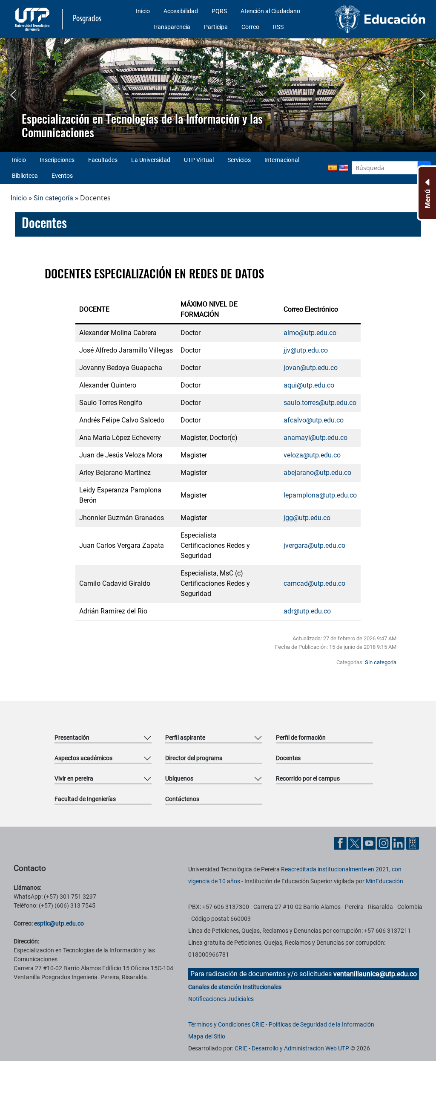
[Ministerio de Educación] (380, 19)
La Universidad (150, 159)
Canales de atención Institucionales (234, 986)
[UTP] (33, 19)
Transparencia (171, 26)
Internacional (281, 159)
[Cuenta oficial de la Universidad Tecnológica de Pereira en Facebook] (341, 843)
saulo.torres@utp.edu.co (320, 403)
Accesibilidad (181, 11)
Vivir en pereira (73, 778)
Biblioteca (25, 175)
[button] (13, 95)
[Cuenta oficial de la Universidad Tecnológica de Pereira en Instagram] (384, 843)
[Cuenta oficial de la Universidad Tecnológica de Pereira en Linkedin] (399, 843)
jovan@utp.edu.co (311, 368)
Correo (250, 26)
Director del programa (194, 758)
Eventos (62, 175)
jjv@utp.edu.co (306, 350)
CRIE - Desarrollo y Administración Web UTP (292, 1048)
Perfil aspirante (185, 737)
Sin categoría (53, 198)
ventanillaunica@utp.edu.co (375, 974)
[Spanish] (332, 168)
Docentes (288, 758)
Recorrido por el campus (308, 778)
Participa (216, 26)
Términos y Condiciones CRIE (226, 1024)
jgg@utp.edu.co (307, 518)
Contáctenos (182, 798)
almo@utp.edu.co (310, 333)
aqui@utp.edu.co (309, 385)
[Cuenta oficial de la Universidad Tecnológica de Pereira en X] (355, 843)
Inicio (143, 11)
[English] (343, 168)
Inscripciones (57, 159)
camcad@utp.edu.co (314, 583)
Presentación (71, 737)
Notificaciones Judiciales (221, 998)
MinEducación (384, 881)
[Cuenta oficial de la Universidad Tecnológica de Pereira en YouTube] (370, 843)
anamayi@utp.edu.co (315, 438)
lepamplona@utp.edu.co (320, 495)
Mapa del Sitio (206, 1036)
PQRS (219, 11)
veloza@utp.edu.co (312, 455)
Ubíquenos (179, 778)
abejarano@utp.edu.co (318, 473)
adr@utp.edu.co (307, 611)
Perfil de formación (301, 737)
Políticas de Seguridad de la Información (321, 1024)
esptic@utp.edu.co (59, 923)
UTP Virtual (199, 159)
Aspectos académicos (83, 758)
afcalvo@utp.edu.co (314, 420)
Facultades (103, 159)
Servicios (239, 159)
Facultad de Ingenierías (85, 798)
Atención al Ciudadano (270, 11)
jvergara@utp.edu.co (314, 545)
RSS (278, 26)
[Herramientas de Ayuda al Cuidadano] (412, 843)
